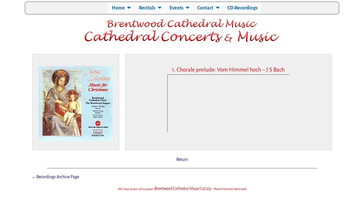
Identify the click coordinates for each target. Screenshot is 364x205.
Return (182, 159)
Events (176, 8)
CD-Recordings (243, 8)
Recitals (147, 8)
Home (118, 8)
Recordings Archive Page (57, 177)
